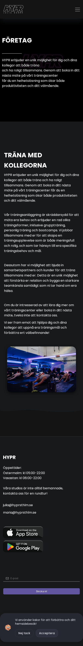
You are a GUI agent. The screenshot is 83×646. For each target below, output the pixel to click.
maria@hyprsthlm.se (19, 512)
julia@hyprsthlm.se (18, 505)
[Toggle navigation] (76, 9)
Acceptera (47, 633)
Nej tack (24, 633)
